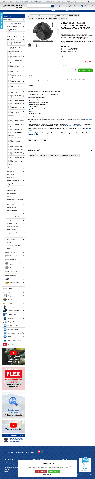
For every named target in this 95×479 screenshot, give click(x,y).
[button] (28, 32)
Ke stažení (6, 469)
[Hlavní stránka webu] (28, 15)
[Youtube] (39, 451)
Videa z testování (50, 1)
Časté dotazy (24, 1)
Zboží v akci (13, 1)
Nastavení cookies (47, 474)
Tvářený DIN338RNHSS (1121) (69, 155)
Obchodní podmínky (36, 1)
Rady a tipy (61, 1)
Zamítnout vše (41, 471)
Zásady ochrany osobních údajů (12, 467)
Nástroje (32, 155)
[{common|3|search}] (52, 6)
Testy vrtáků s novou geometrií (72, 125)
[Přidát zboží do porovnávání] (62, 56)
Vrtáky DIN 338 (54, 155)
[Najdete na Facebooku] (42, 451)
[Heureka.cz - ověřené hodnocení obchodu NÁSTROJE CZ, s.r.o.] (85, 464)
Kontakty (75, 1)
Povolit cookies (53, 471)
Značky (5, 1)
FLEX (68, 1)
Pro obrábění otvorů (42, 155)
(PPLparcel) (74, 10)
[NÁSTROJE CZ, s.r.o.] (13, 6)
